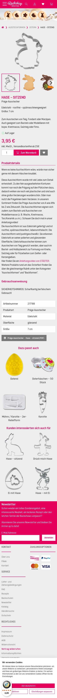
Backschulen (7, 598)
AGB (3, 640)
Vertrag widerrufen (11, 649)
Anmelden (48, 537)
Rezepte (5, 593)
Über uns (6, 557)
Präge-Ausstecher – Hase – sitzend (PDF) (25, 338)
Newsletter (6, 602)
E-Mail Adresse (9, 532)
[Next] (50, 82)
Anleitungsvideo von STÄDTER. (34, 261)
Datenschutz (7, 636)
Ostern (32, 27)
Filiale (4, 561)
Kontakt (5, 565)
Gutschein (6, 615)
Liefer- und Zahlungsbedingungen (12, 583)
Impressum (7, 631)
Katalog (5, 606)
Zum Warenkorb (28, 152)
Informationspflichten (11, 653)
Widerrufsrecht (8, 644)
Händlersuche (8, 611)
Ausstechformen (17, 27)
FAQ (3, 589)
